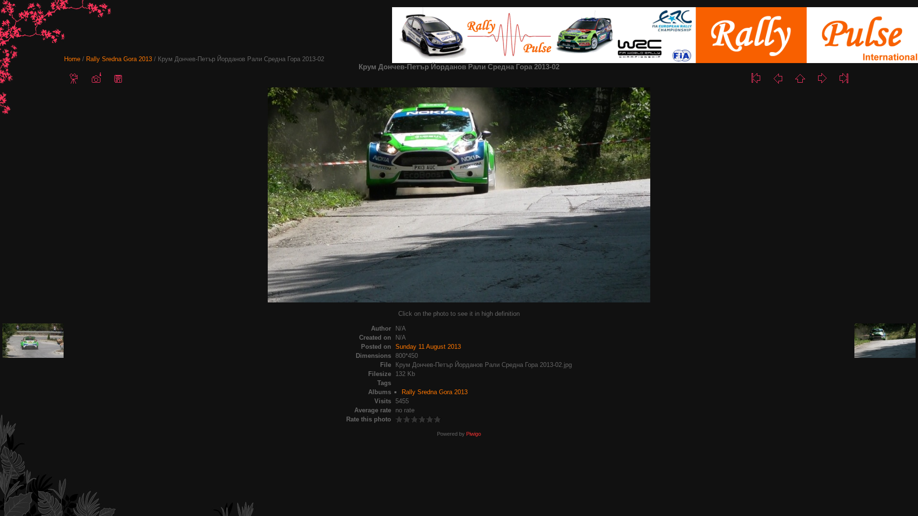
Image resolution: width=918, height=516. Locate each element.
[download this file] (118, 78)
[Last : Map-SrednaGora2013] (844, 78)
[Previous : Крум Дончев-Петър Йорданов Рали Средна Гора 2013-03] (778, 78)
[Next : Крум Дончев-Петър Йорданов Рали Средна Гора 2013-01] (822, 78)
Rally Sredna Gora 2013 (119, 59)
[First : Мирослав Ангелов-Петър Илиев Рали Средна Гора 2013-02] (756, 78)
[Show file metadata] (96, 78)
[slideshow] (74, 78)
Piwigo (473, 434)
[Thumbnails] (800, 78)
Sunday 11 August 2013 (428, 346)
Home (72, 59)
